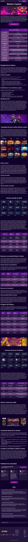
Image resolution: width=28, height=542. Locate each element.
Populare (3, 138)
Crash (17, 138)
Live (10, 138)
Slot (23, 138)
